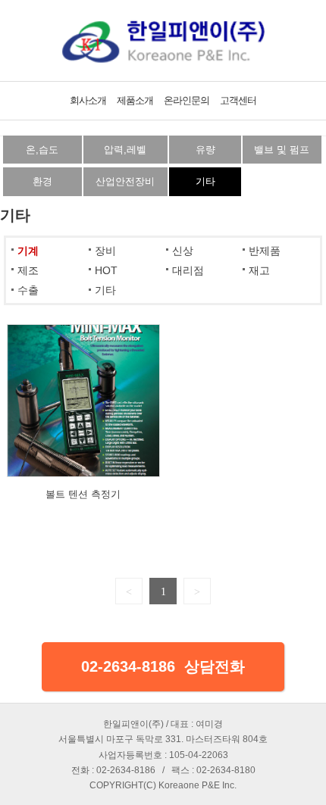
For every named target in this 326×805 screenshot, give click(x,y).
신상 (182, 251)
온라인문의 (186, 100)
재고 (259, 270)
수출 (28, 290)
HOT (106, 270)
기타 (205, 181)
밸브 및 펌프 (281, 149)
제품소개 (135, 100)
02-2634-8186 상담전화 (163, 666)
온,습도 (42, 149)
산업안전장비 (125, 181)
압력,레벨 (125, 149)
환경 (42, 181)
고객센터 (238, 100)
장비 (105, 251)
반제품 (265, 251)
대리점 (188, 270)
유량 (205, 149)
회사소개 (88, 100)
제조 (28, 270)
